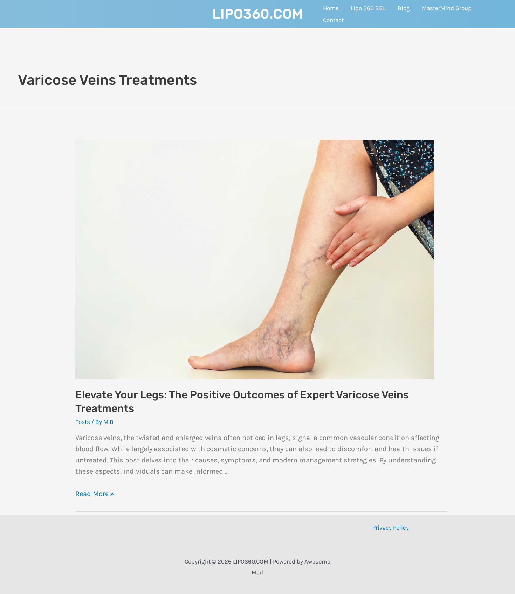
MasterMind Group (447, 8)
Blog (404, 8)
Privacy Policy (390, 527)
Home (331, 8)
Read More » (94, 494)
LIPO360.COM (257, 14)
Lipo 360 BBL (368, 8)
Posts (82, 421)
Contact (333, 19)
